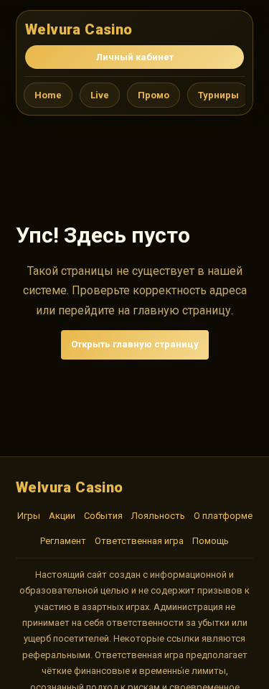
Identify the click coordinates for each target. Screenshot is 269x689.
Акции (62, 515)
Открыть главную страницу (135, 344)
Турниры (218, 95)
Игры (28, 515)
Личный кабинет (135, 57)
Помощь (210, 540)
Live (99, 95)
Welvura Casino (79, 29)
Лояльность (158, 515)
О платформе (223, 515)
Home (48, 95)
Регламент (63, 540)
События (103, 515)
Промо (153, 95)
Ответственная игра (139, 540)
